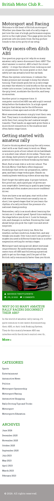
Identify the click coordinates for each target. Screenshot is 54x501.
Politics (6, 383)
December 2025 (10, 435)
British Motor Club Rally (23, 4)
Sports (5, 368)
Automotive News (11, 378)
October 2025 (8, 445)
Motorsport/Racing (12, 393)
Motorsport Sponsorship (14, 388)
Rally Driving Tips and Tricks (17, 403)
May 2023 (7, 460)
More (6, 339)
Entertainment (10, 373)
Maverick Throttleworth (20, 294)
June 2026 (7, 430)
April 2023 (7, 465)
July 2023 (7, 455)
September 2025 (10, 450)
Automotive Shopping (13, 398)
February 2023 (9, 475)
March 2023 (8, 470)
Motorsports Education (13, 413)
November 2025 (10, 440)
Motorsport (8, 408)
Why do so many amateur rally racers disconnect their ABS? (23, 309)
